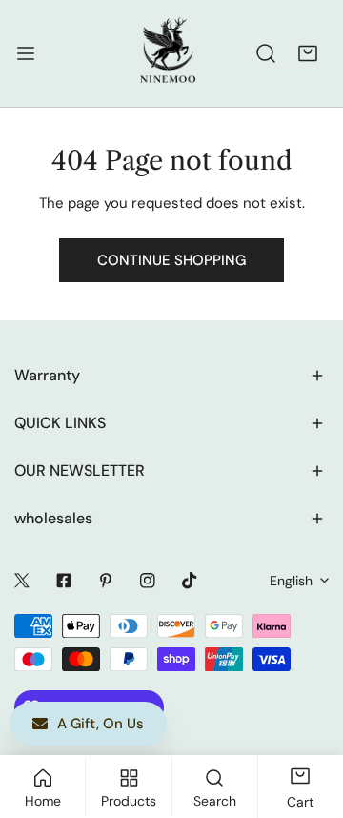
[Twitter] (22, 580)
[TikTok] (190, 580)
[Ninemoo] (168, 53)
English (291, 580)
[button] (308, 53)
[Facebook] (64, 580)
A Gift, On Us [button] (100, 723)
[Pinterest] (106, 580)
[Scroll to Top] (309, 717)
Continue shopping (171, 260)
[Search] (266, 53)
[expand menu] (25, 53)
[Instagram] (148, 580)
